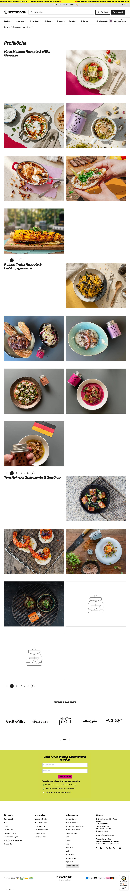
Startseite (7, 27)
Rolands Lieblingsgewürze (13, 840)
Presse (68, 840)
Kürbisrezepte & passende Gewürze (23, 27)
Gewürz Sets (8, 830)
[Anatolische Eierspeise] (34, 125)
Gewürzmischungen (11, 837)
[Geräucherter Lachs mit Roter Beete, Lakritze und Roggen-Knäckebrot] (96, 391)
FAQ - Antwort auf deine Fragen (107, 819)
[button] (118, 12)
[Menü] (127, 876)
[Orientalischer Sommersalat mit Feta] (96, 72)
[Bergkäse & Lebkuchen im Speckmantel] (96, 498)
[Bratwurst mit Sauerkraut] (34, 443)
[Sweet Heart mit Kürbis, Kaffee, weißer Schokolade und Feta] (96, 338)
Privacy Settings (9, 878)
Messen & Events (41, 819)
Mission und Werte (72, 822)
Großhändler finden (41, 830)
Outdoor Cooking (10, 833)
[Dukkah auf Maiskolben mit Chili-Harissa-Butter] (34, 231)
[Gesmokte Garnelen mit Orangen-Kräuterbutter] (34, 551)
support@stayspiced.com (105, 835)
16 (28, 473)
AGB (67, 851)
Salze (6, 822)
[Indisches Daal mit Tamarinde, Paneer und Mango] (96, 285)
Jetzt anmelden (65, 776)
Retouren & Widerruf (72, 858)
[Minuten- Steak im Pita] (96, 178)
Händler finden (40, 833)
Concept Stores (71, 819)
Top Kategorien (9, 819)
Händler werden (40, 837)
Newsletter (69, 847)
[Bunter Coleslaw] (34, 656)
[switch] (124, 888)
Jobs (67, 844)
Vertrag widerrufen (72, 866)
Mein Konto (104, 12)
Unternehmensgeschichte (74, 826)
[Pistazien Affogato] (96, 125)
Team (67, 837)
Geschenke (8, 844)
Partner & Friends (71, 833)
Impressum (69, 862)
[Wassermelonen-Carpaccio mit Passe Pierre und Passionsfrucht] (34, 391)
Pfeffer (6, 826)
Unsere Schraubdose (73, 830)
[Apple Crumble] (34, 178)
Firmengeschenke (41, 822)
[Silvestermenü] (96, 604)
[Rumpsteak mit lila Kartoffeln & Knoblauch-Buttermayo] (34, 604)
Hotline (98, 821)
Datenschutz (70, 855)
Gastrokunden (40, 826)
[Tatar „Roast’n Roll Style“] (96, 551)
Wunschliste (103, 21)
